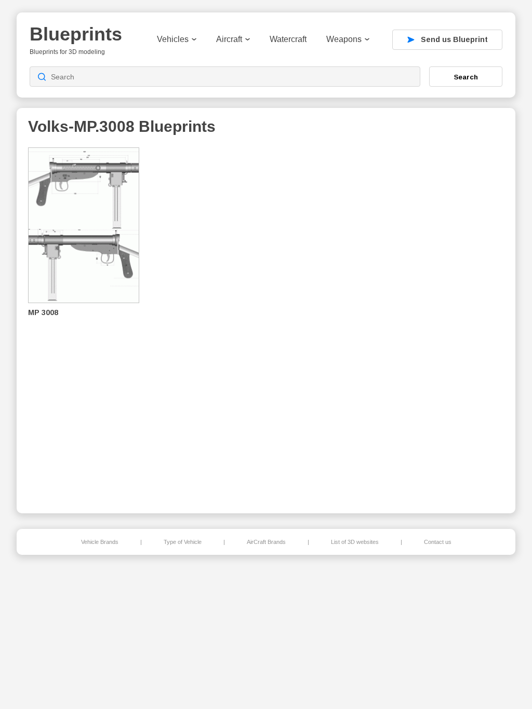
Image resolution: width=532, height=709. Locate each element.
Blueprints (76, 34)
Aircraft (229, 39)
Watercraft (288, 39)
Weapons (344, 39)
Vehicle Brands (99, 542)
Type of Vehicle (183, 542)
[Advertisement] (449, 322)
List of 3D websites (355, 542)
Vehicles (173, 39)
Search (466, 77)
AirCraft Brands (266, 542)
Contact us (437, 542)
